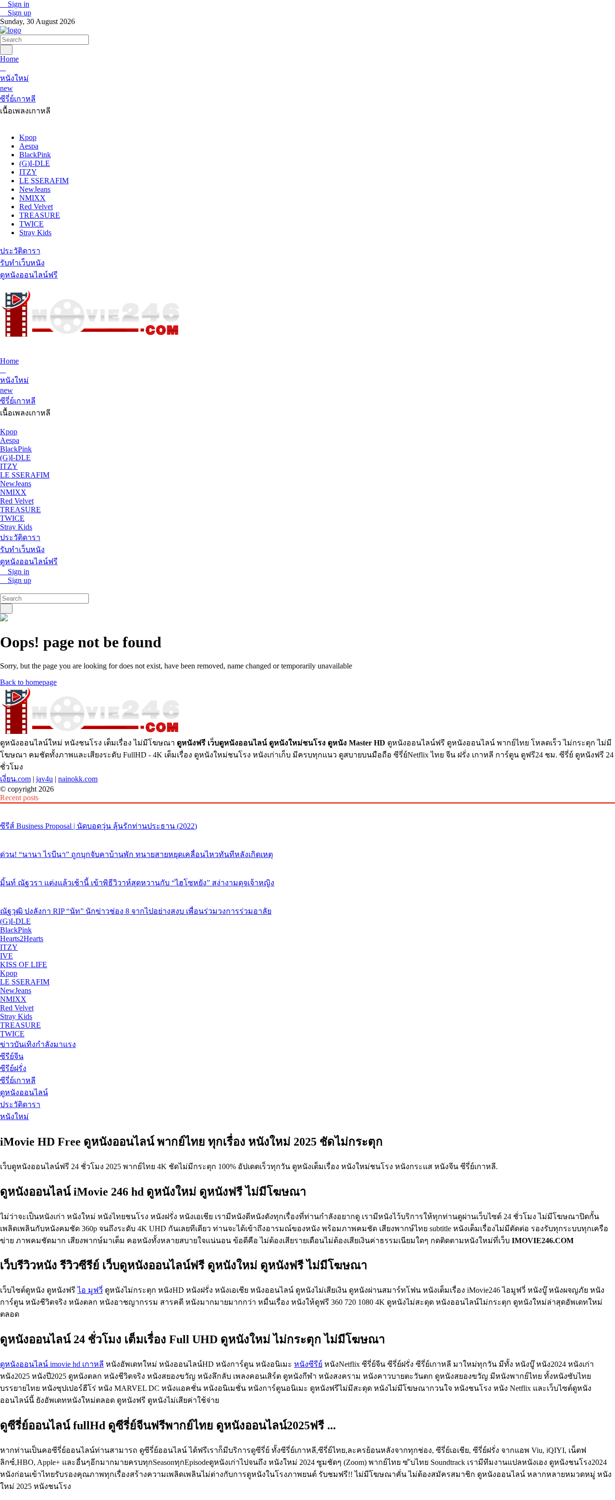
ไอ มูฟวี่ (90, 1290)
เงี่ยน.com (15, 779)
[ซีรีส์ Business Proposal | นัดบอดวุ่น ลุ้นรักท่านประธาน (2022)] (307, 808)
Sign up (18, 13)
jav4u (44, 779)
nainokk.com (78, 779)
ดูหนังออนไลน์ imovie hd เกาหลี (52, 1364)
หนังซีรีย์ (308, 1364)
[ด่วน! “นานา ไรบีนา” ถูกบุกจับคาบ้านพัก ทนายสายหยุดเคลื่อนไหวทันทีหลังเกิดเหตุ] (307, 836)
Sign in (17, 4)
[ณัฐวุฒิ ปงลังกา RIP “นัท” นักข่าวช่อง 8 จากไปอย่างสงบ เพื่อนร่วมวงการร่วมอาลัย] (307, 893)
